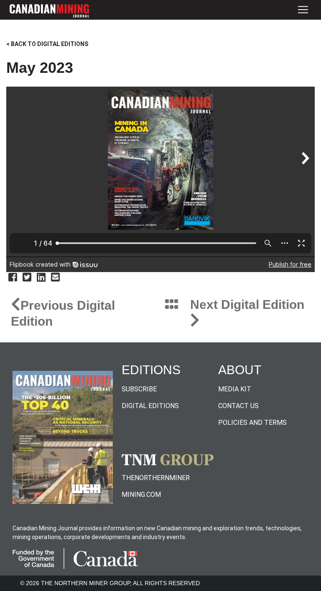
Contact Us (238, 406)
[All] (171, 305)
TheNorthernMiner (156, 478)
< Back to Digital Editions (47, 44)
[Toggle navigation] (303, 10)
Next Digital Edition (247, 304)
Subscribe (139, 389)
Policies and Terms (252, 423)
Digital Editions (150, 406)
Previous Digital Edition (63, 313)
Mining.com (141, 494)
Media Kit (234, 389)
